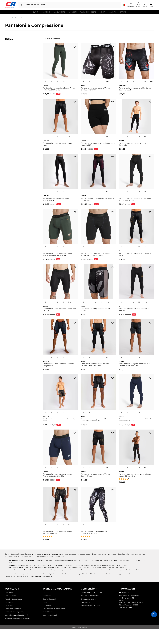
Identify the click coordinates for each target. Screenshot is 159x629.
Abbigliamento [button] (59, 12)
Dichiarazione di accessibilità (54, 609)
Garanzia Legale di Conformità (16, 615)
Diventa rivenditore (88, 599)
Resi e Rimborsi (11, 596)
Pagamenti (9, 605)
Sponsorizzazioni (49, 599)
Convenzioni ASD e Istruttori (91, 593)
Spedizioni (9, 602)
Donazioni (47, 596)
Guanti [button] (35, 12)
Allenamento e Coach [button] (88, 12)
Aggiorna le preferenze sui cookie (17, 618)
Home (7, 18)
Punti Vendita (48, 612)
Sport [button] (102, 12)
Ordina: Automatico (53, 38)
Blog (45, 602)
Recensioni (47, 605)
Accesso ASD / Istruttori (90, 596)
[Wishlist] (74, 46)
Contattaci (9, 593)
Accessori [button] (73, 12)
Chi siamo (47, 593)
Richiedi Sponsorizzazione (90, 605)
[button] (154, 614)
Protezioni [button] (46, 12)
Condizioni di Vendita (13, 609)
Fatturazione (85, 602)
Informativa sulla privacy (14, 612)
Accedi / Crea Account (13, 599)
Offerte (123, 12)
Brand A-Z (112, 12)
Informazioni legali (50, 615)
